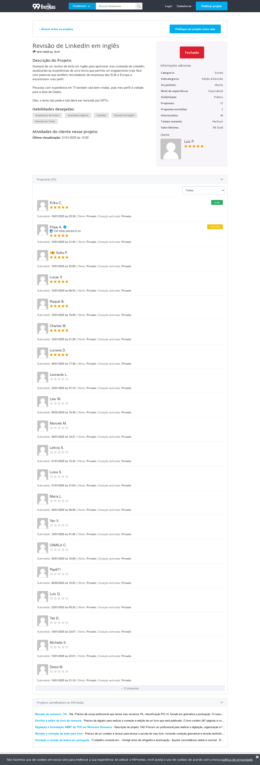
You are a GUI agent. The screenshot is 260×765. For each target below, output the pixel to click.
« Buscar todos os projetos (56, 29)
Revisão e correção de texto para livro (59, 733)
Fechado (192, 52)
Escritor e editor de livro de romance (58, 720)
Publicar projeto (212, 6)
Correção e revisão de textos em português (62, 740)
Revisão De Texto (45, 121)
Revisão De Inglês (124, 115)
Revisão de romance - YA (51, 714)
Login (168, 6)
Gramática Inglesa (78, 115)
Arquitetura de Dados (47, 115)
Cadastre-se (184, 6)
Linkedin (101, 115)
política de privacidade (237, 759)
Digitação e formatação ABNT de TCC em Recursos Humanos (73, 727)
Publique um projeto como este (195, 29)
